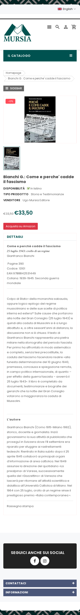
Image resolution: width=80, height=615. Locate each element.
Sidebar (15, 88)
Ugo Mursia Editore (36, 200)
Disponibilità (14, 188)
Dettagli (15, 237)
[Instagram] (44, 560)
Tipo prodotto (15, 194)
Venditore (11, 200)
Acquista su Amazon (20, 226)
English (68, 9)
